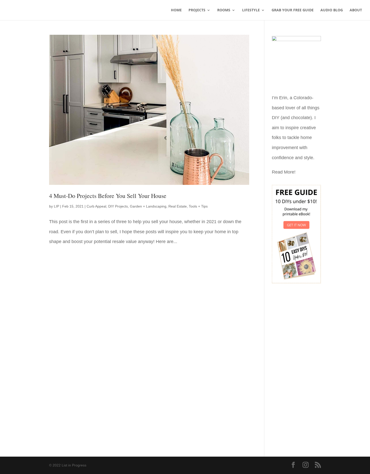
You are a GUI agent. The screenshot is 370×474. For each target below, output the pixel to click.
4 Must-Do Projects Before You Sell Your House (107, 196)
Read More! (283, 172)
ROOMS (223, 10)
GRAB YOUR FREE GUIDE (293, 10)
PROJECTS (197, 10)
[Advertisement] (296, 366)
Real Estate (177, 206)
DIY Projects (118, 206)
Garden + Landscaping (148, 206)
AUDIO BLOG (331, 10)
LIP (56, 206)
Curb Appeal (96, 206)
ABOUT (356, 10)
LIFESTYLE (251, 10)
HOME (176, 10)
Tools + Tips (198, 206)
